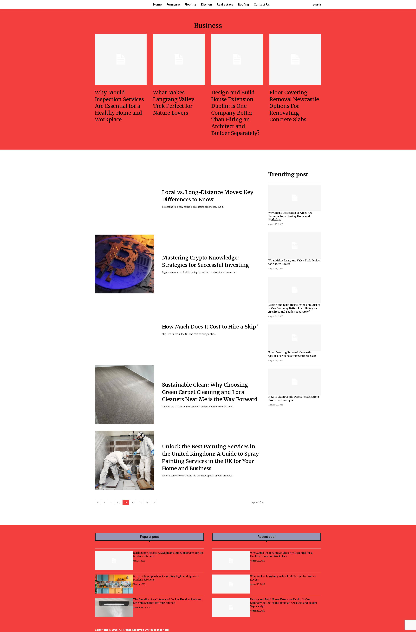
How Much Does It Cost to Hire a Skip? (210, 326)
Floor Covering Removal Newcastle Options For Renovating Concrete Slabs (294, 106)
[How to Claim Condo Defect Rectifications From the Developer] (294, 382)
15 (133, 502)
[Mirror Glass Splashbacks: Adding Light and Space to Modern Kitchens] (114, 584)
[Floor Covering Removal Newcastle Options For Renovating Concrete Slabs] (295, 59)
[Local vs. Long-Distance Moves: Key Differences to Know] (124, 198)
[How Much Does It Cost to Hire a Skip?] (124, 329)
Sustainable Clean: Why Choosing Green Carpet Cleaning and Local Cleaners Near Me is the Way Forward (210, 392)
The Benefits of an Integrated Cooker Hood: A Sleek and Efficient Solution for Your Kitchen (167, 601)
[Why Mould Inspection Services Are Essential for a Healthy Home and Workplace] (121, 59)
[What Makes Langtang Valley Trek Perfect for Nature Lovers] (179, 59)
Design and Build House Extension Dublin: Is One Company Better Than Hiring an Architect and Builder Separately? (235, 112)
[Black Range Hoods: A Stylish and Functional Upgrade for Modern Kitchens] (114, 560)
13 (118, 502)
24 (147, 502)
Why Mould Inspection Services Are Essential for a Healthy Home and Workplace (119, 106)
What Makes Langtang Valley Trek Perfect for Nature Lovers (173, 102)
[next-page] (154, 502)
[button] (317, 4)
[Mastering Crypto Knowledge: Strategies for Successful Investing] (124, 263)
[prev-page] (97, 502)
